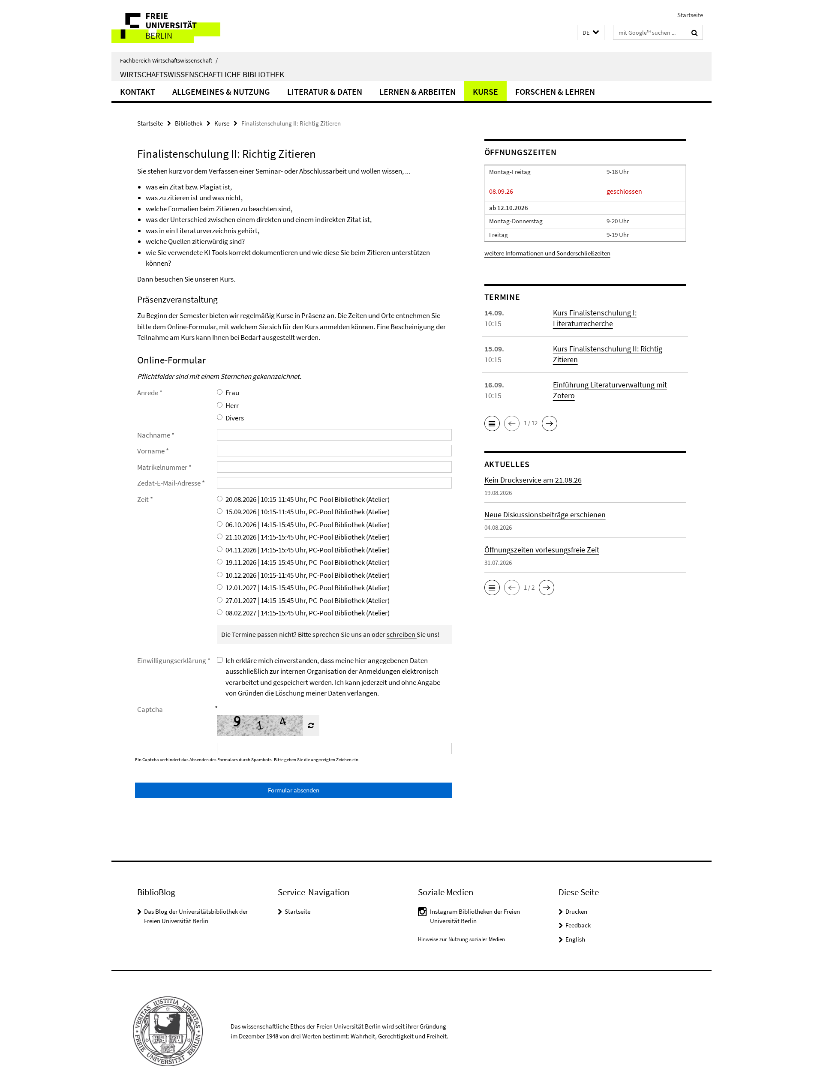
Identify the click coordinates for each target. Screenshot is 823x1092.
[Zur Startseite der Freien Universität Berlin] (183, 26)
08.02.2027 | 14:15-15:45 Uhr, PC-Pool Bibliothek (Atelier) (307, 613)
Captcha (150, 709)
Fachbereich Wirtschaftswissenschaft (169, 60)
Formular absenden (293, 790)
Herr (232, 405)
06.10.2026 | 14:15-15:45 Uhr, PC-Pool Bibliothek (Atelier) (307, 524)
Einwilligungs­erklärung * (173, 660)
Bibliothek (188, 123)
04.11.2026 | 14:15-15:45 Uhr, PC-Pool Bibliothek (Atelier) (307, 550)
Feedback (578, 925)
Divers (234, 418)
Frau (232, 392)
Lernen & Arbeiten (417, 91)
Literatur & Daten (324, 91)
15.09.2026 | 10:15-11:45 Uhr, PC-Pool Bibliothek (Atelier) (307, 511)
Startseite (690, 15)
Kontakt (137, 91)
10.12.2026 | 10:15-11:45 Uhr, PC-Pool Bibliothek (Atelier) (307, 575)
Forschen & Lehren (555, 91)
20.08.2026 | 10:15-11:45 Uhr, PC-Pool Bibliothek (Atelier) (307, 499)
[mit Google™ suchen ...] (695, 32)
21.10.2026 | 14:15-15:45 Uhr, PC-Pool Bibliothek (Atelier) (307, 537)
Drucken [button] (576, 911)
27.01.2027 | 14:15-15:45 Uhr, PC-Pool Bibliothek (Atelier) (307, 600)
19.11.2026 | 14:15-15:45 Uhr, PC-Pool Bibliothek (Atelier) (307, 562)
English (575, 939)
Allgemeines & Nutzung (221, 91)
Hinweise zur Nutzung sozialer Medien (461, 939)
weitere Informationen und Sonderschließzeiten (547, 253)
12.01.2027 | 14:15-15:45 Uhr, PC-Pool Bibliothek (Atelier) (307, 587)
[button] (590, 33)
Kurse (485, 91)
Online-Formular (191, 326)
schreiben (402, 634)
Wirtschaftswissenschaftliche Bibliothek (202, 74)
